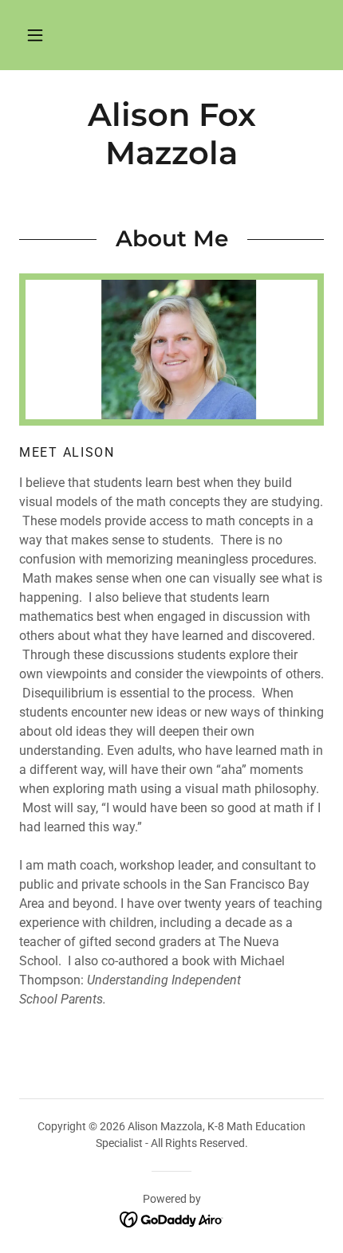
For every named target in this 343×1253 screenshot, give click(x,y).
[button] (35, 35)
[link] (172, 1218)
